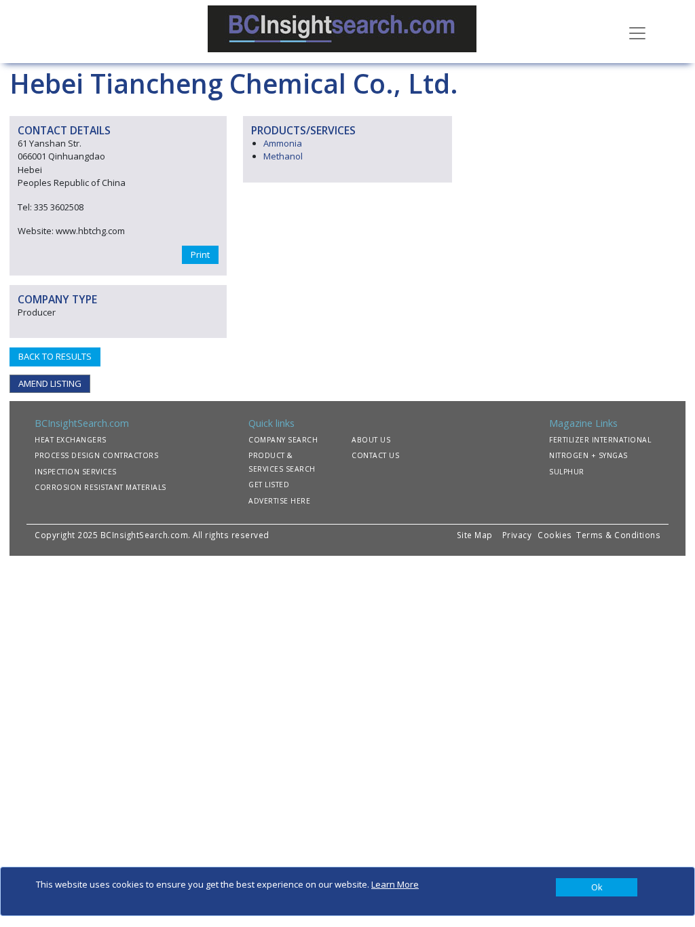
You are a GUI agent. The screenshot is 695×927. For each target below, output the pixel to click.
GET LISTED (268, 484)
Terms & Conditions (618, 534)
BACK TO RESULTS (55, 356)
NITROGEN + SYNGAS (588, 455)
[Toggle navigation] (637, 31)
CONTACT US (375, 455)
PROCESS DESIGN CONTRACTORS (96, 455)
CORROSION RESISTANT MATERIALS (100, 487)
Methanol (283, 156)
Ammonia (282, 143)
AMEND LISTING (49, 383)
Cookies (556, 534)
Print (200, 254)
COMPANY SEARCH (283, 439)
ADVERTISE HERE (279, 501)
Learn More (395, 884)
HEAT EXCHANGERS (71, 439)
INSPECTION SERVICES (76, 471)
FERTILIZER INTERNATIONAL (600, 439)
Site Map (475, 534)
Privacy (517, 534)
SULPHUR (566, 471)
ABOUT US (371, 439)
